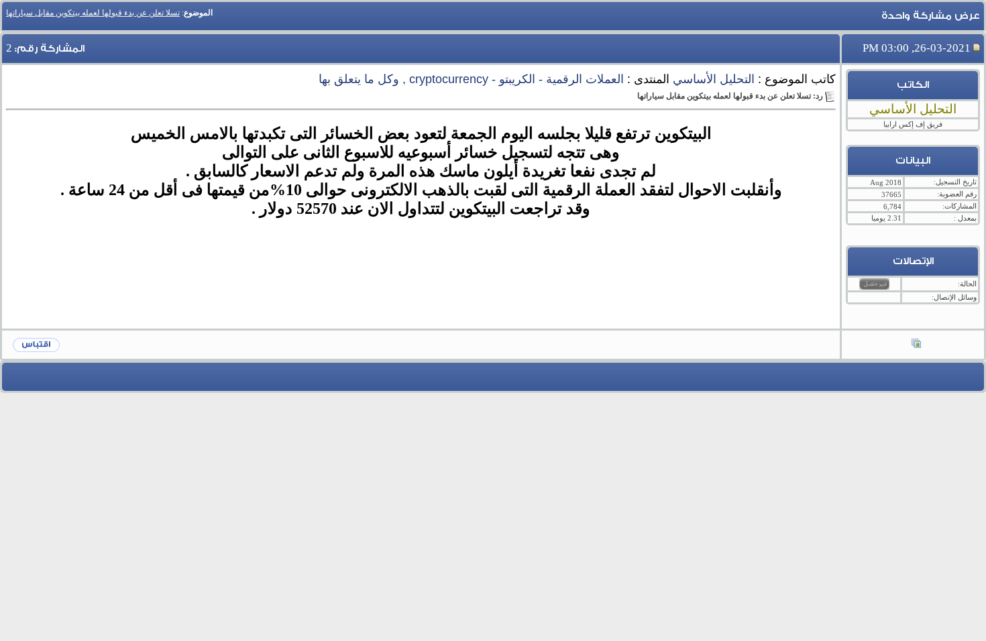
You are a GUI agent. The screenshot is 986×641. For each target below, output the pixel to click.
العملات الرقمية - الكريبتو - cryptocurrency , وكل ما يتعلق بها (471, 79)
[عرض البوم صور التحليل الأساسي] (916, 344)
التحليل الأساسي (714, 79)
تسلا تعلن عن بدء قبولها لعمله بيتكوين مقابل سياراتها (93, 12)
